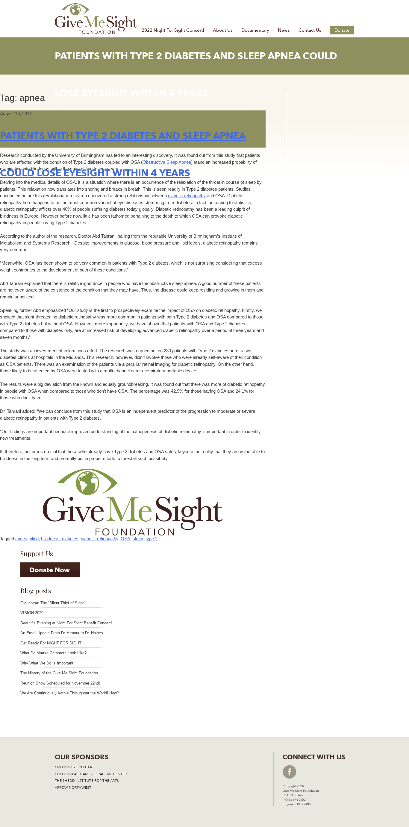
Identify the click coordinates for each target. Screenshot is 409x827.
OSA (125, 538)
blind (34, 538)
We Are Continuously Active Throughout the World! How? (69, 693)
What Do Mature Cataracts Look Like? (53, 653)
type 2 (151, 538)
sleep (138, 538)
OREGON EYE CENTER (73, 767)
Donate (342, 30)
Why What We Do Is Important (46, 663)
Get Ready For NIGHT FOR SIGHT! (51, 643)
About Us (223, 30)
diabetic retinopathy (187, 195)
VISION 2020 (31, 613)
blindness (50, 538)
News (284, 30)
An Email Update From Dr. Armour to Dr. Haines (61, 633)
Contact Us (310, 30)
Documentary (255, 30)
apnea (21, 538)
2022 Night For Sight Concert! (173, 30)
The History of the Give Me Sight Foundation (59, 673)
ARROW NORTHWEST (73, 787)
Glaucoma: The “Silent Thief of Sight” (52, 603)
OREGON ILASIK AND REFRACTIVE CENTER (91, 774)
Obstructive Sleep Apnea (167, 162)
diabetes (70, 538)
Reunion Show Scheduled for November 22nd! (60, 683)
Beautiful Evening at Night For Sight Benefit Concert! (66, 623)
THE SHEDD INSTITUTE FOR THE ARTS (87, 781)
